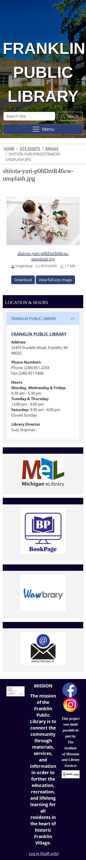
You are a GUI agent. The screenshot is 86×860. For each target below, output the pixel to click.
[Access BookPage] (43, 530)
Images (51, 148)
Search (72, 116)
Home (9, 148)
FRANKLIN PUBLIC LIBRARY (33, 318)
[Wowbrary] (43, 593)
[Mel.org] (43, 472)
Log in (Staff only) (44, 853)
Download (23, 279)
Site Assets (29, 148)
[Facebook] (69, 689)
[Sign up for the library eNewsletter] (43, 648)
